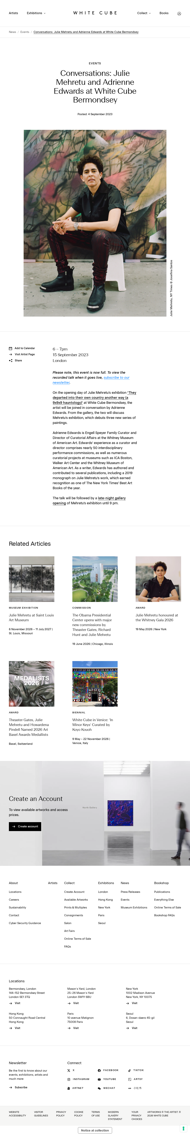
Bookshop (161, 883)
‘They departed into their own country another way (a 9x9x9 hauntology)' (94, 398)
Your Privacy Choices (137, 1115)
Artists (13, 13)
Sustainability (17, 907)
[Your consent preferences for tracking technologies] (183, 1128)
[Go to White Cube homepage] (95, 13)
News (12, 32)
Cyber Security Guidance (25, 923)
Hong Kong (105, 899)
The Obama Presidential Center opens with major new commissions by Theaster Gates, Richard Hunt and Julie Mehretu (92, 625)
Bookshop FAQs (164, 915)
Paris (101, 915)
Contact (14, 915)
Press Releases (130, 892)
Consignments (73, 915)
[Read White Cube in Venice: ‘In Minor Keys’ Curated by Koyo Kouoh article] (95, 684)
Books (164, 13)
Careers (14, 899)
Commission (81, 608)
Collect (142, 13)
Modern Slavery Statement (115, 1115)
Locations (15, 892)
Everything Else (164, 899)
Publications (162, 892)
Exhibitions (34, 13)
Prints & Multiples (75, 907)
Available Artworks (76, 899)
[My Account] (179, 13)
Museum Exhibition (23, 608)
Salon (67, 923)
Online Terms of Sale (77, 938)
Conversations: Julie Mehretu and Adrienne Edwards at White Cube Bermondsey (86, 32)
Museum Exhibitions (134, 907)
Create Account (74, 892)
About (13, 883)
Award (140, 608)
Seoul (102, 923)
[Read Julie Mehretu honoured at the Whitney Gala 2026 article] (158, 579)
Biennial (79, 712)
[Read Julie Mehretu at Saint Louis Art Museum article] (31, 579)
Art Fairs (69, 931)
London (103, 892)
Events (24, 32)
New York (104, 907)
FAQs (67, 946)
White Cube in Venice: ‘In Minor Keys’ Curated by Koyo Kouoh (92, 725)
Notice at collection (95, 1130)
